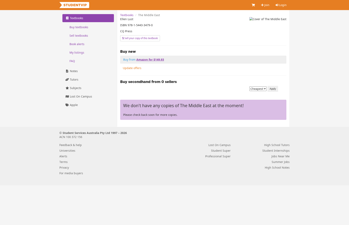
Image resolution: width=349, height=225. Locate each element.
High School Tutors (277, 145)
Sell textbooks (78, 35)
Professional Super (218, 156)
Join (266, 5)
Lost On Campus (80, 96)
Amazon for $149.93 (150, 59)
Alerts (63, 156)
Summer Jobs (281, 162)
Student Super (221, 150)
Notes (73, 71)
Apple (73, 105)
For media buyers (71, 173)
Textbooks (127, 15)
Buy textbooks (78, 27)
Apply (273, 88)
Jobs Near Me (280, 156)
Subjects (75, 88)
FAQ (72, 61)
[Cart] (253, 5)
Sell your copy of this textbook (141, 38)
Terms (63, 162)
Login (282, 5)
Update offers (132, 68)
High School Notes (277, 167)
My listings (76, 52)
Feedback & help (70, 145)
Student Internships (276, 150)
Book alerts (76, 44)
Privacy (64, 167)
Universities (67, 150)
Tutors (73, 79)
